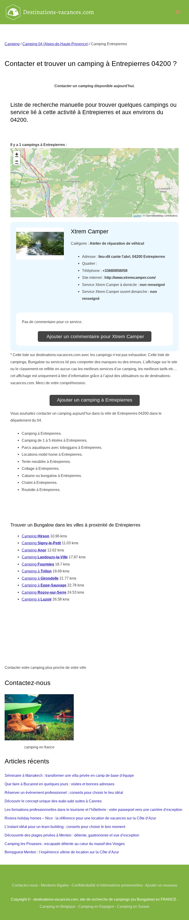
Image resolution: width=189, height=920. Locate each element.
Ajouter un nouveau (161, 885)
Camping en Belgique (57, 906)
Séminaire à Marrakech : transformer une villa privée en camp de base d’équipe (69, 775)
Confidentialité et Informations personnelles (107, 885)
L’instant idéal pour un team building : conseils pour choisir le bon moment (65, 827)
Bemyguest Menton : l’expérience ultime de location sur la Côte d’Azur (62, 852)
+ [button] (16, 154)
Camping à (37, 571)
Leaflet (137, 215)
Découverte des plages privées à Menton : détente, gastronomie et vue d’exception (72, 835)
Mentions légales (55, 885)
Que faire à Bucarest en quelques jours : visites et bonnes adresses (59, 784)
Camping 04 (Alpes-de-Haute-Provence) (55, 44)
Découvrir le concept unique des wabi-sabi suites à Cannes (53, 801)
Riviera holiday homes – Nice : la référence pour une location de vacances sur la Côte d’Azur (80, 818)
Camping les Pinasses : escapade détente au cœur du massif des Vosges (65, 844)
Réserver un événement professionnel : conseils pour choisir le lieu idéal (64, 792)
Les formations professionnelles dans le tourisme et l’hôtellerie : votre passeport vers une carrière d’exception (93, 809)
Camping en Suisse (133, 906)
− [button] (16, 161)
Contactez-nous (25, 885)
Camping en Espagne (96, 906)
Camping (12, 44)
